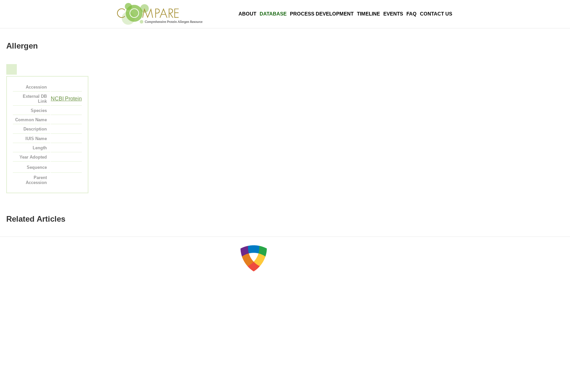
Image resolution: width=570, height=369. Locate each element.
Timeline (368, 14)
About (247, 14)
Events (393, 14)
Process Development (322, 14)
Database (273, 14)
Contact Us (436, 14)
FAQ (411, 14)
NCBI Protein (66, 98)
